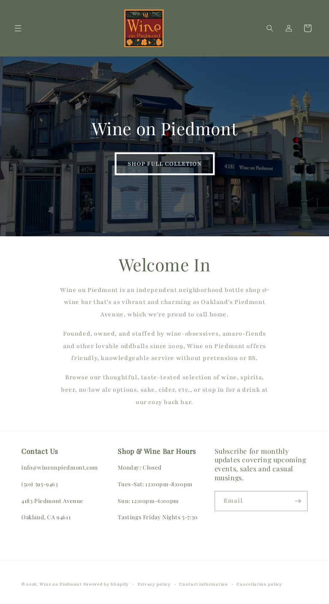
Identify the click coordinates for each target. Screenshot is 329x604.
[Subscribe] (297, 501)
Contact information (203, 584)
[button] (18, 28)
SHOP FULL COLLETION (165, 164)
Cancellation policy (259, 584)
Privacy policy (154, 584)
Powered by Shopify (106, 584)
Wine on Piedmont (61, 584)
